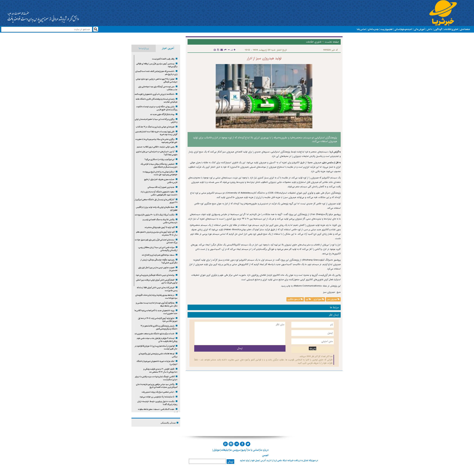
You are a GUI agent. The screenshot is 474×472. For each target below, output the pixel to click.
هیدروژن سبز (332, 299)
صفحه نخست (332, 42)
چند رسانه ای (373, 29)
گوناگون (438, 29)
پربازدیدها (144, 48)
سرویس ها (235, 450)
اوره (307, 299)
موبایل (216, 450)
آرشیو (244, 450)
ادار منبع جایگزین (294, 299)
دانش (429, 29)
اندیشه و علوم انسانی (403, 29)
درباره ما (264, 450)
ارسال (230, 461)
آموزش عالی (419, 29)
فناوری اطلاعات (451, 29)
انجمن (265, 455)
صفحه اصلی (465, 29)
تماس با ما (361, 29)
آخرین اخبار (168, 48)
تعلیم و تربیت (386, 29)
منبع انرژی (317, 299)
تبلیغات (224, 450)
